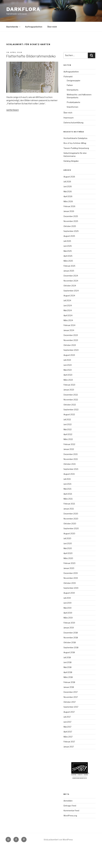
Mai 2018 (67, 667)
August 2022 (69, 414)
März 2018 (68, 677)
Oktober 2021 (69, 464)
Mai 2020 (67, 548)
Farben (70, 85)
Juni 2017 (67, 722)
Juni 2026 (67, 186)
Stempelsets (72, 90)
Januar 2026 (68, 211)
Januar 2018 (68, 687)
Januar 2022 (68, 449)
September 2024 (71, 291)
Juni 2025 (67, 246)
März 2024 (68, 320)
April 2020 (68, 553)
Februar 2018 (69, 682)
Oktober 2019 (69, 583)
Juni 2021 (67, 484)
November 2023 (70, 340)
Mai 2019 (67, 608)
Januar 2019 (68, 627)
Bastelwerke (12, 27)
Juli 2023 (67, 360)
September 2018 (70, 647)
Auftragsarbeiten (33, 27)
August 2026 (69, 177)
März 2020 (68, 558)
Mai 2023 (67, 370)
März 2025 (68, 261)
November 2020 (70, 519)
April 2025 (67, 256)
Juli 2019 (67, 598)
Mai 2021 (67, 489)
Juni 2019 (67, 603)
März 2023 (68, 380)
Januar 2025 (68, 271)
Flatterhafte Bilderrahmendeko (31, 56)
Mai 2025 (67, 251)
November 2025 (70, 221)
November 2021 (70, 459)
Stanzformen (72, 107)
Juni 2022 (67, 424)
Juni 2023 (67, 365)
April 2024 (67, 315)
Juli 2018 (67, 657)
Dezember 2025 (70, 216)
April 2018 (67, 672)
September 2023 (70, 350)
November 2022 (70, 399)
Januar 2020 (68, 568)
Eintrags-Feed (69, 806)
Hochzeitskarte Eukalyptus (75, 138)
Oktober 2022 (69, 405)
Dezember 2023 (70, 335)
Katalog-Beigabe (71, 161)
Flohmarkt (68, 76)
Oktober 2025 (69, 226)
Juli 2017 (67, 717)
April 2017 (67, 732)
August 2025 (69, 236)
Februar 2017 (69, 741)
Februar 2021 (69, 504)
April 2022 (67, 434)
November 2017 (70, 697)
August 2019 (69, 593)
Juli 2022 (67, 419)
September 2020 (71, 528)
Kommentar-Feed (71, 810)
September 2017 (70, 707)
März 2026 (68, 201)
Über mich (52, 27)
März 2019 (68, 618)
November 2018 (70, 637)
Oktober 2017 (69, 702)
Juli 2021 (67, 479)
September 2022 (70, 409)
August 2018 (69, 652)
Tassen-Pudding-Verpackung (76, 148)
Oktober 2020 (69, 523)
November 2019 (70, 578)
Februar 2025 (69, 266)
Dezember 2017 (70, 692)
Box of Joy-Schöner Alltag (74, 143)
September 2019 (70, 588)
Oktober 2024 (69, 285)
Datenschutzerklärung (73, 122)
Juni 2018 (67, 662)
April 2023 (67, 375)
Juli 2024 (67, 300)
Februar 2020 (69, 563)
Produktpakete (73, 102)
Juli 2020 (67, 538)
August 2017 (69, 712)
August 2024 (69, 295)
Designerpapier (73, 80)
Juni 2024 (67, 305)
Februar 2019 (69, 623)
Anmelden (68, 801)
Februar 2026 (69, 206)
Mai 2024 (67, 310)
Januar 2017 (68, 747)
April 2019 (67, 613)
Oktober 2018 (69, 642)
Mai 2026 (67, 191)
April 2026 (67, 196)
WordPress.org (70, 815)
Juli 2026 (67, 181)
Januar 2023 (68, 390)
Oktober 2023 (69, 345)
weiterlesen (12, 110)
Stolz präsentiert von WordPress (58, 839)
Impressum (68, 118)
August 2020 (69, 533)
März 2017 (68, 737)
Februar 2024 (69, 325)
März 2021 (68, 499)
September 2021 (70, 469)
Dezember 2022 (70, 395)
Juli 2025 (67, 241)
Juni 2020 (67, 543)
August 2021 (69, 474)
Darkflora (23, 9)
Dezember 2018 (70, 633)
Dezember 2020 (70, 513)
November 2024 (70, 281)
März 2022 (68, 439)
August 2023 (69, 355)
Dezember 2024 (70, 276)
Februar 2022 (69, 444)
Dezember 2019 (70, 573)
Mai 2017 (67, 727)
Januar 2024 (68, 330)
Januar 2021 (68, 509)
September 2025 (71, 231)
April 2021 (67, 494)
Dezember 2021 (70, 454)
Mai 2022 (67, 429)
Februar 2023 (69, 385)
